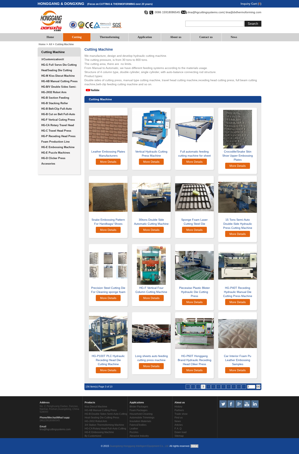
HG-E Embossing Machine (57, 147)
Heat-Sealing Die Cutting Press (102, 417)
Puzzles (134, 432)
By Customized (93, 435)
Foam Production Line (55, 141)
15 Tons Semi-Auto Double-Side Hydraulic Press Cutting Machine (237, 223)
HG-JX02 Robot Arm (54, 92)
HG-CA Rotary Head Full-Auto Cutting (105, 428)
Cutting (77, 37)
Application (144, 37)
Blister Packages (139, 406)
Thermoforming (109, 37)
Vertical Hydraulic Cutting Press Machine (151, 153)
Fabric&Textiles (138, 424)
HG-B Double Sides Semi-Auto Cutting (106, 414)
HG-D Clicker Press (53, 158)
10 (238, 386)
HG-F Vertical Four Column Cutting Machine (151, 290)
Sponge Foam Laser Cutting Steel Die (194, 221)
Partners (179, 410)
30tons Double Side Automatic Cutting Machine (151, 221)
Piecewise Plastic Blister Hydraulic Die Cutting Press (194, 292)
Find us (179, 417)
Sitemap (179, 435)
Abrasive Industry (139, 435)
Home (50, 37)
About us (175, 37)
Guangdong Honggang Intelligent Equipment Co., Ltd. (139, 446)
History (178, 406)
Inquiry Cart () (251, 3)
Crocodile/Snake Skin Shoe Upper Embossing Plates (237, 155)
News (234, 37)
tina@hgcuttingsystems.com (55, 429)
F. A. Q (178, 428)
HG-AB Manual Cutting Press (59, 81)
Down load (181, 432)
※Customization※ (52, 59)
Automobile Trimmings (142, 417)
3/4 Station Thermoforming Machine (104, 424)
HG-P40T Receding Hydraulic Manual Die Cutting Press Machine (237, 292)
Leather (134, 428)
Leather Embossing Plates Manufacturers (108, 153)
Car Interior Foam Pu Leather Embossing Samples (237, 360)
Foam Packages (138, 410)
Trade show (181, 414)
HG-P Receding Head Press (58, 136)
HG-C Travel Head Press (56, 130)
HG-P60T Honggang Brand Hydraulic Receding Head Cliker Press (194, 360)
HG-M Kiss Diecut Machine (58, 75)
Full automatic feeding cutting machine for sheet (194, 153)
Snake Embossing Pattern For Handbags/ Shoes (108, 221)
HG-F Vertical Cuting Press (58, 119)
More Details (108, 161)
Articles (179, 424)
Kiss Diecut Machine (96, 406)
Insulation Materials (140, 421)
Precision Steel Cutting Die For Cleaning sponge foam (108, 290)
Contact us (206, 37)
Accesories (48, 163)
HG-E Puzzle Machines (55, 152)
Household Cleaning (141, 414)
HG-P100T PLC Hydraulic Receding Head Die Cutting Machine (108, 360)
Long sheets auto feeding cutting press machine (151, 358)
